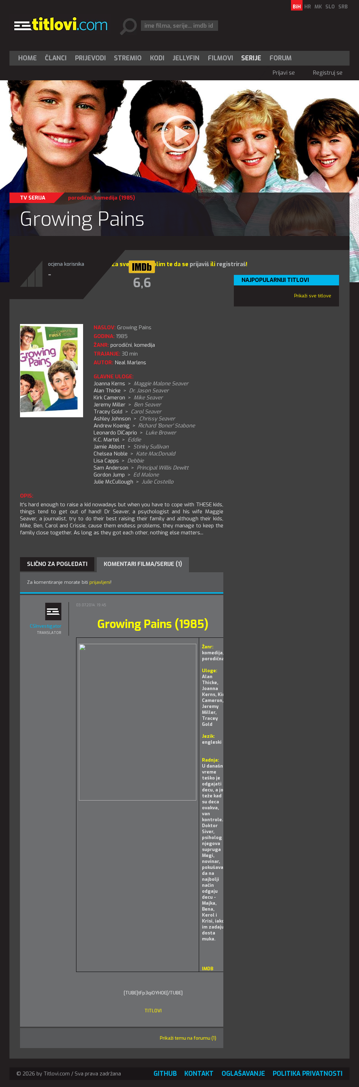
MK (318, 7)
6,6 (142, 283)
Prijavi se (284, 72)
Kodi (157, 58)
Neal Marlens (130, 362)
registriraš (231, 264)
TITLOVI (153, 1011)
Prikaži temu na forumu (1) (188, 1038)
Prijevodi (90, 58)
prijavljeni (99, 582)
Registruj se (328, 72)
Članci (56, 58)
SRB (343, 7)
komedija (105, 197)
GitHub (165, 1073)
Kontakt (199, 1073)
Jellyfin (185, 58)
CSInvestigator (45, 626)
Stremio (128, 58)
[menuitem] (29, 58)
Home (27, 58)
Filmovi (220, 58)
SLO (330, 7)
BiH (297, 7)
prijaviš (199, 264)
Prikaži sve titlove (312, 296)
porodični (80, 197)
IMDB (207, 969)
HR (307, 7)
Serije (251, 58)
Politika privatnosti (308, 1073)
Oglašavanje (243, 1073)
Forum (281, 58)
